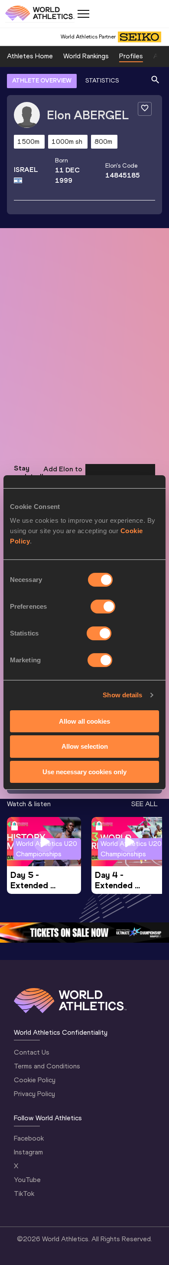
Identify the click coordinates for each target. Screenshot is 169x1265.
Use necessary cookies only (84, 772)
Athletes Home (30, 56)
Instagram (28, 1152)
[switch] (103, 606)
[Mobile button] (83, 13)
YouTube (27, 1180)
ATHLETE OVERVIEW (42, 80)
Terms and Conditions (47, 1066)
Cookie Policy (34, 1080)
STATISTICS (102, 80)
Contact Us (31, 1052)
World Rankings (86, 56)
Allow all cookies (84, 721)
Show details (122, 695)
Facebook (29, 1138)
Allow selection (85, 746)
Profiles (131, 56)
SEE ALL (144, 804)
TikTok (24, 1193)
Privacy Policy (34, 1094)
